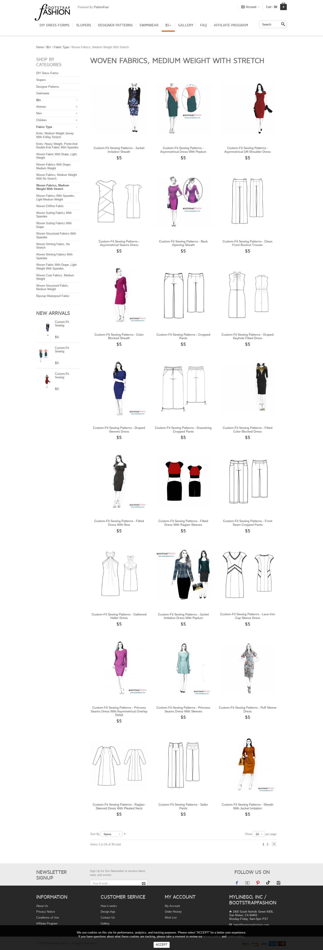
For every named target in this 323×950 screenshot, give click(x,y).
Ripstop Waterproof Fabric (52, 296)
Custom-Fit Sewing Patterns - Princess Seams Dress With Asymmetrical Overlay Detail (119, 711)
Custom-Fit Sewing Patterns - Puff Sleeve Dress (247, 709)
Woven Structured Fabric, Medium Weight (52, 287)
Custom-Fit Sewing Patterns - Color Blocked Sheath (119, 336)
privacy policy (212, 936)
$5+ (168, 25)
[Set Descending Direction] (124, 834)
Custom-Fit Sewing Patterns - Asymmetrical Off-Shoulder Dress (247, 149)
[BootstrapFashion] (52, 12)
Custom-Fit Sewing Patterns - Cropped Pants (183, 336)
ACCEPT (161, 944)
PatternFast (101, 7)
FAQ (203, 25)
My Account (172, 906)
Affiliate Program (231, 25)
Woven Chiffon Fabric (50, 206)
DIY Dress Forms (54, 25)
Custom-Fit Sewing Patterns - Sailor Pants (183, 806)
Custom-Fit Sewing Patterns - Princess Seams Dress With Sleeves (183, 709)
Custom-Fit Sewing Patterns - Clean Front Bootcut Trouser (247, 243)
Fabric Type (61, 47)
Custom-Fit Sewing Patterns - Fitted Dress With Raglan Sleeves (183, 522)
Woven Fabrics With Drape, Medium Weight (53, 166)
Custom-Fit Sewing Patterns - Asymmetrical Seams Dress (119, 243)
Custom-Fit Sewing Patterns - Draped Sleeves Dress (119, 429)
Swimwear (149, 25)
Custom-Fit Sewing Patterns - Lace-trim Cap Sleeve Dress (247, 616)
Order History (173, 911)
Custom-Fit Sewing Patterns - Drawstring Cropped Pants (183, 429)
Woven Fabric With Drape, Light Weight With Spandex (56, 266)
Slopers (83, 25)
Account (251, 7)
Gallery (185, 25)
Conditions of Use (47, 917)
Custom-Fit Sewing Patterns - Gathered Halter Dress (119, 616)
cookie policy (235, 936)
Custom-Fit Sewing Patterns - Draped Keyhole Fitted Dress (247, 336)
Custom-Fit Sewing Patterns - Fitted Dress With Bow (119, 522)
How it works (109, 906)
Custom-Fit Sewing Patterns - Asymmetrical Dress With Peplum (183, 149)
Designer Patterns (115, 25)
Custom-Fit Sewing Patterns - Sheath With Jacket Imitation (247, 806)
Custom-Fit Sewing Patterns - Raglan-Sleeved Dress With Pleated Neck (119, 806)
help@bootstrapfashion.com (251, 924)
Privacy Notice (45, 911)
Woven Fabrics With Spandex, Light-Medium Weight (55, 197)
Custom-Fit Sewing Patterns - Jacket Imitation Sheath (119, 149)
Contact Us (108, 917)
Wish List (171, 917)
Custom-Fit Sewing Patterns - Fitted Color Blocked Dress (247, 429)
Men (39, 113)
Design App (108, 911)
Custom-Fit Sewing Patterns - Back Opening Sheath (183, 243)
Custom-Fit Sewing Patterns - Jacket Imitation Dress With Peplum (183, 616)
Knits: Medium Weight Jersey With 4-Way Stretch (55, 135)
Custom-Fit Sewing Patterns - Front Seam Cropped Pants (247, 522)
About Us (42, 906)
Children (41, 120)
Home (40, 47)
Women (41, 106)
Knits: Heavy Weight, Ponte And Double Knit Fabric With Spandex (57, 145)
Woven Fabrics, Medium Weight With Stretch (52, 187)
